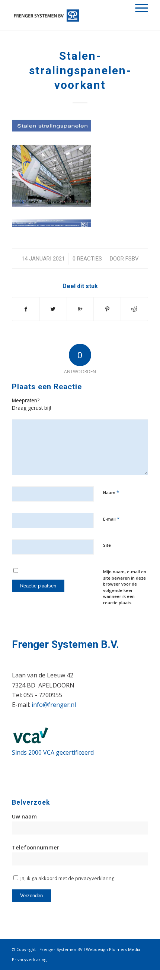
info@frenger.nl (54, 705)
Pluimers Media (124, 949)
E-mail (111, 518)
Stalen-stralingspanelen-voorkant (80, 70)
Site (107, 545)
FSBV (131, 258)
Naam (111, 492)
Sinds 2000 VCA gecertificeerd (53, 752)
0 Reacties (87, 258)
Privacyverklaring (29, 959)
